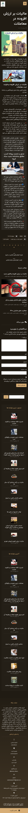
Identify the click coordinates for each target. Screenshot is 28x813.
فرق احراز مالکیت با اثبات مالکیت (14, 658)
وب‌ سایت (24, 369)
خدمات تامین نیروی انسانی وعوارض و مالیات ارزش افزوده (14, 526)
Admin (21, 236)
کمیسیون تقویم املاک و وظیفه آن (14, 469)
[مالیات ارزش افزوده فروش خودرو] (14, 536)
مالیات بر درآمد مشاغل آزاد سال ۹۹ (14, 483)
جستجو (6, 396)
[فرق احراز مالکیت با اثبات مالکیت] (14, 652)
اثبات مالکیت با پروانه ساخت (14, 685)
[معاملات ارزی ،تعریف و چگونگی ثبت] (14, 432)
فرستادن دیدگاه (21, 385)
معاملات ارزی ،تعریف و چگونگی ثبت (14, 438)
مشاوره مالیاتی (16, 313)
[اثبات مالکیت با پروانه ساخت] (14, 680)
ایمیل (25, 362)
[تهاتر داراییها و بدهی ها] (14, 506)
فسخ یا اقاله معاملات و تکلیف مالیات (14, 422)
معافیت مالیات (10, 313)
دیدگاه (24, 338)
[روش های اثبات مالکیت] (14, 666)
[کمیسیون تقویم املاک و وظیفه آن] (14, 463)
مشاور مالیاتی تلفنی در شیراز (14, 498)
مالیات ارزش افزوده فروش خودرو (14, 541)
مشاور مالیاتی (10, 304)
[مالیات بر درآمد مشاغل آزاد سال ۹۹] (14, 477)
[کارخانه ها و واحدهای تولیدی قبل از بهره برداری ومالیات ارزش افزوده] (14, 447)
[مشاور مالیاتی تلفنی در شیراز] (14, 492)
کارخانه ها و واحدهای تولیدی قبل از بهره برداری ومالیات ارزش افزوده (14, 454)
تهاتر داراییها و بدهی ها (14, 512)
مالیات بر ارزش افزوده (20, 276)
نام (26, 354)
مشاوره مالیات (6, 239)
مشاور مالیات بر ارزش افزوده (16, 239)
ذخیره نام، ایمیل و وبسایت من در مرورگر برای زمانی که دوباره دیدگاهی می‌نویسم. (15, 380)
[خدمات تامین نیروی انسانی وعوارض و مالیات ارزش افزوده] (14, 520)
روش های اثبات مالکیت (14, 672)
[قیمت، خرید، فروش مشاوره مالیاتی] (3, 4)
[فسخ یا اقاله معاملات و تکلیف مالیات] (14, 416)
